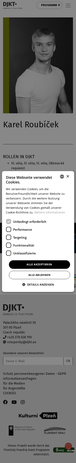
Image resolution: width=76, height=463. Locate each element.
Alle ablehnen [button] (39, 275)
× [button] (67, 176)
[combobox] (62, 177)
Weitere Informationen (49, 212)
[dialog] (38, 231)
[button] (38, 284)
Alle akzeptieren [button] (39, 264)
